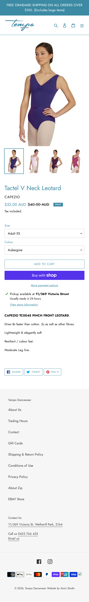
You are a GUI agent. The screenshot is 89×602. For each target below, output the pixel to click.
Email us (13, 538)
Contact (13, 432)
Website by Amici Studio (61, 588)
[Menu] (82, 25)
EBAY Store (16, 499)
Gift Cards (15, 443)
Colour (9, 242)
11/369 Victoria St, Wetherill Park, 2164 (35, 524)
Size (7, 225)
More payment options (44, 285)
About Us (14, 409)
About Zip (15, 488)
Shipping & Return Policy (25, 454)
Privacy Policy (18, 476)
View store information (24, 304)
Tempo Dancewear (35, 588)
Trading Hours (18, 421)
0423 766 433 (28, 533)
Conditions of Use (20, 465)
